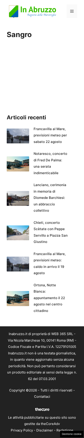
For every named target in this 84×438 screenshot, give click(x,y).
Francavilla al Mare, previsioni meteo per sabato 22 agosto (50, 135)
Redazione (64, 430)
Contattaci (42, 396)
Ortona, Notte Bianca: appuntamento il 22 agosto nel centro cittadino (49, 298)
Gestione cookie (72, 434)
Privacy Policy (22, 430)
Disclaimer (44, 430)
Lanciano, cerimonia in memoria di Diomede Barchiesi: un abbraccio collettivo (50, 198)
